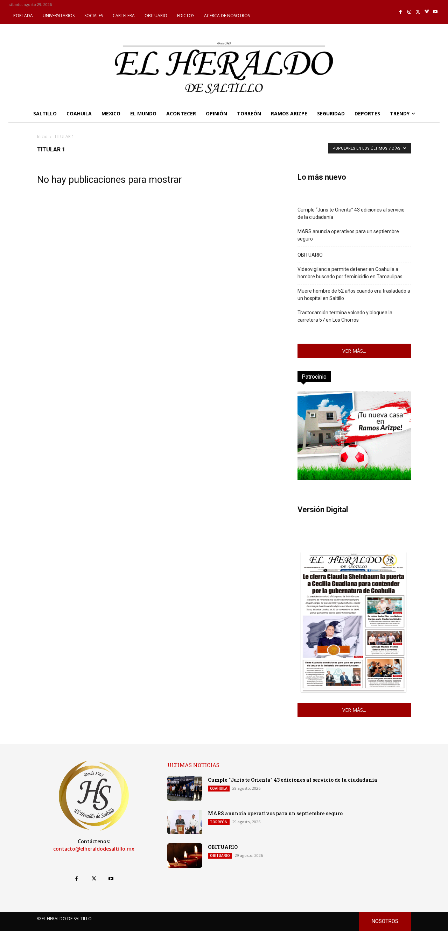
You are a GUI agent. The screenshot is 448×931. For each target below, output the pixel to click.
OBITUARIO (310, 255)
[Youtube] (435, 12)
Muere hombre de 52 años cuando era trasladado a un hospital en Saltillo (354, 294)
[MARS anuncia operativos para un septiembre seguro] (184, 822)
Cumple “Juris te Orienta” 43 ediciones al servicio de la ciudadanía (351, 213)
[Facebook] (401, 12)
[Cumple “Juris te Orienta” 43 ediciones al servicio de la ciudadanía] (184, 788)
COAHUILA (218, 788)
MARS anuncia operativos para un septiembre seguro (348, 235)
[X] (418, 12)
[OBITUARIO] (184, 855)
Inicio (42, 136)
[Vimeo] (426, 12)
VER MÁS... (354, 351)
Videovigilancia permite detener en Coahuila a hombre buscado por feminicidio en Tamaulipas (350, 272)
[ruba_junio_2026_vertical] (354, 478)
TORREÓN (218, 821)
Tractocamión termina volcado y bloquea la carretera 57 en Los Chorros (345, 316)
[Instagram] (409, 12)
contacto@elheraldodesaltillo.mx (93, 849)
